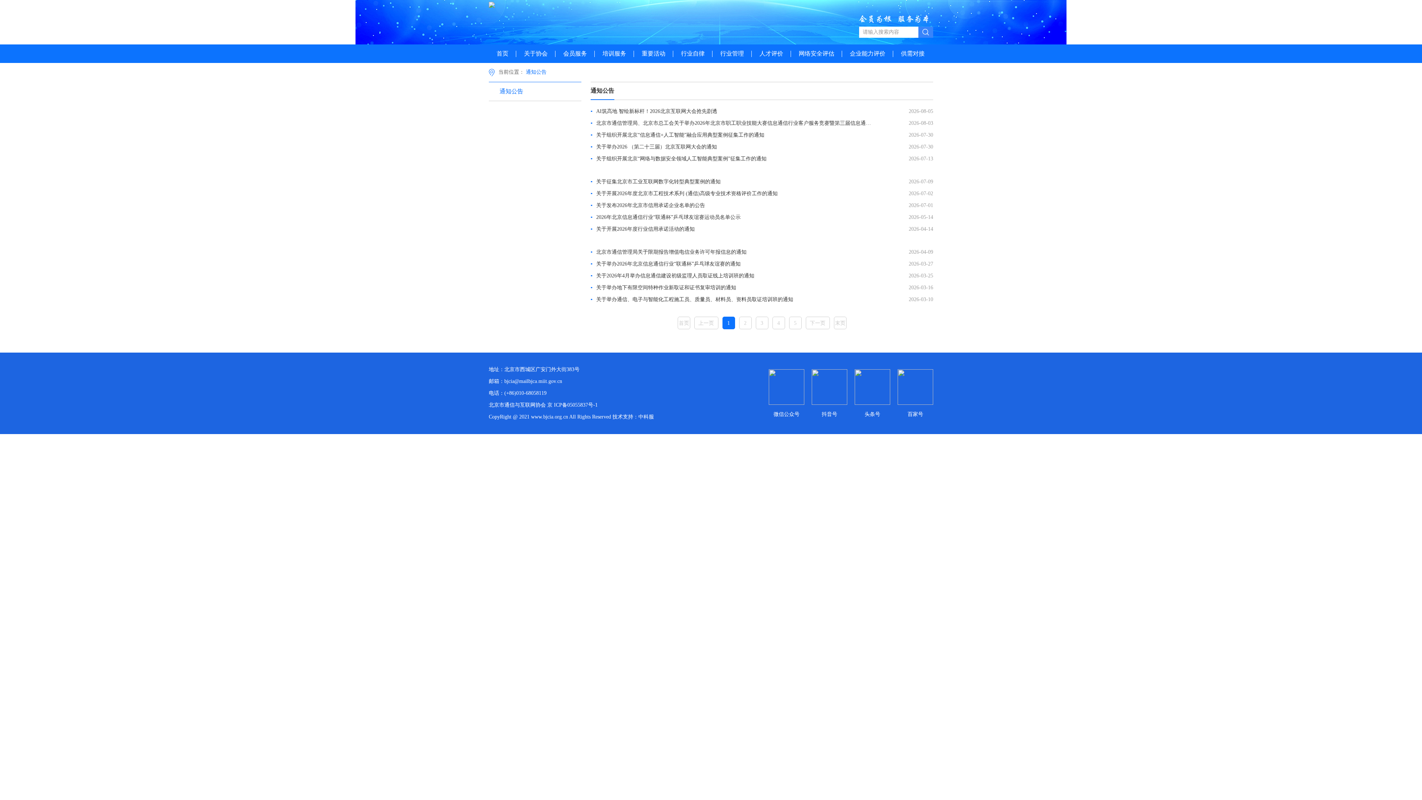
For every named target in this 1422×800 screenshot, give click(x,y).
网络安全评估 (816, 53)
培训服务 (614, 53)
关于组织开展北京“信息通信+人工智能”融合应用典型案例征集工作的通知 (677, 135)
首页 (502, 53)
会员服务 (575, 53)
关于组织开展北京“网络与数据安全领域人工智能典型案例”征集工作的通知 (679, 158)
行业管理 (732, 53)
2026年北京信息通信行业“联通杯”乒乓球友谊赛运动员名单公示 (666, 217)
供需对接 (913, 53)
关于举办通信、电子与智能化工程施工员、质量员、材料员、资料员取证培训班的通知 (692, 299)
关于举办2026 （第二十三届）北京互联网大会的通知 (654, 147)
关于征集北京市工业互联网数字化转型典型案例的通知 (656, 181)
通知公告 (536, 72)
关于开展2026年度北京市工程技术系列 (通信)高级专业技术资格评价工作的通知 (684, 193)
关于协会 (536, 53)
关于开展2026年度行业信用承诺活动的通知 (643, 229)
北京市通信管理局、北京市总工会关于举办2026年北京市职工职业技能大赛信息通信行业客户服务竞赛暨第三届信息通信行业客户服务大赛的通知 (733, 123)
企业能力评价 (867, 53)
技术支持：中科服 (633, 417)
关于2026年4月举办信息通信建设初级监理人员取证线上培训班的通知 (672, 276)
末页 (840, 323)
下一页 (817, 323)
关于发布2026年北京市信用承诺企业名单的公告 (648, 205)
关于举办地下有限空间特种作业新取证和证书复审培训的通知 (663, 287)
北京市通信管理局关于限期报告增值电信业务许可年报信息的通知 (669, 252)
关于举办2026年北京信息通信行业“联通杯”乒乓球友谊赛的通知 (666, 264)
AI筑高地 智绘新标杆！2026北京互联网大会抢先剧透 (654, 111)
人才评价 (771, 53)
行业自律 (693, 53)
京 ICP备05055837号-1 (572, 405)
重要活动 (653, 53)
